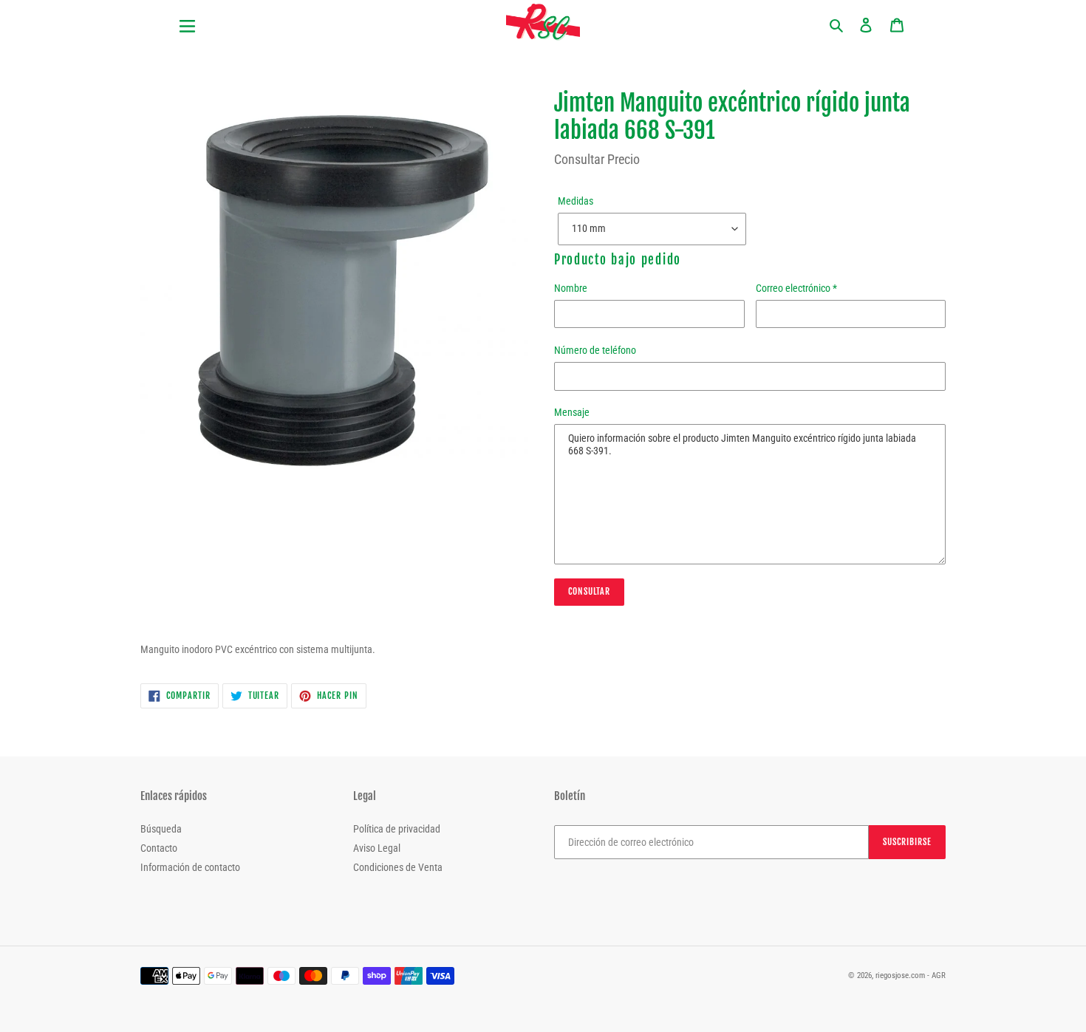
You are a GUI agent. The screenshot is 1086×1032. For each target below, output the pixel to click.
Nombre (570, 288)
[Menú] (247, 17)
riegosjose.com (900, 975)
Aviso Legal (376, 848)
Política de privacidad (396, 829)
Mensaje (572, 412)
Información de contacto (190, 867)
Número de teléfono (595, 350)
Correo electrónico (796, 288)
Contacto (158, 848)
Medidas (575, 201)
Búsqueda (161, 829)
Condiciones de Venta (398, 867)
